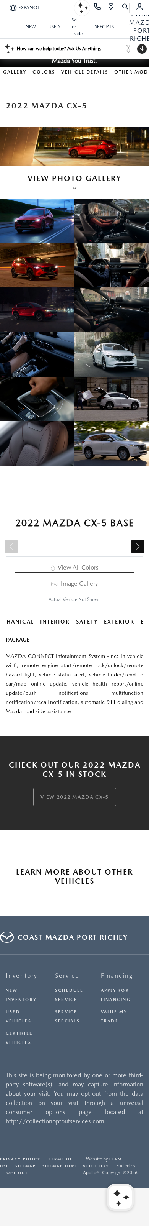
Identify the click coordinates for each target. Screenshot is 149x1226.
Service (67, 975)
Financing (117, 975)
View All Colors (77, 567)
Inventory (21, 975)
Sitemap (25, 1166)
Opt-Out (17, 1172)
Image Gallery (78, 583)
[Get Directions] (111, 8)
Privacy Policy (20, 1159)
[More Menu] (9, 27)
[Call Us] (97, 7)
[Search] (125, 8)
